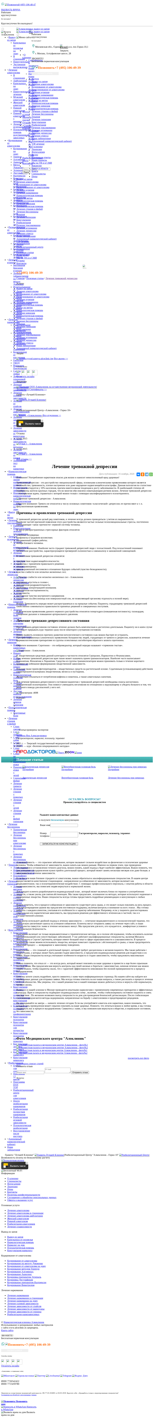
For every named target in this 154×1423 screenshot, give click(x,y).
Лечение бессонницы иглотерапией (20, 859)
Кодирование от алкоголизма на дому (26, 1266)
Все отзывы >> (24, 459)
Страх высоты (17, 749)
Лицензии (37, 149)
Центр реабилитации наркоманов (20, 1104)
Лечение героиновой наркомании (19, 379)
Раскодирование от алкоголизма (48, 89)
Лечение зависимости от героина (24, 1311)
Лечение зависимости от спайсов (24, 1306)
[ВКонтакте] (138, 474)
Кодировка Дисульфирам (20, 1279)
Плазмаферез (19, 875)
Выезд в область (40, 168)
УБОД (16, 363)
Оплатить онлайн (25, 376)
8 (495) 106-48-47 (27, 4)
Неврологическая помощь (45, 103)
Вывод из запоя (11, 38)
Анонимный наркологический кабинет (16, 1142)
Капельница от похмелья (20, 1239)
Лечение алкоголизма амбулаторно (25, 1216)
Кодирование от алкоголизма (47, 87)
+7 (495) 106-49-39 (68, 67)
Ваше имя (45, 825)
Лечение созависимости (19, 1226)
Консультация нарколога (19, 1250)
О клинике (26, 56)
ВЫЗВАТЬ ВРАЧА (10, 9)
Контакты (27, 163)
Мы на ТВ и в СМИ (42, 163)
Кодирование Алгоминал (20, 1271)
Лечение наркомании (13, 320)
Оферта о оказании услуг (20, 1200)
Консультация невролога (20, 1059)
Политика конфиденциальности (23, 1194)
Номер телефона (44, 834)
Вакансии (37, 165)
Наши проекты (39, 160)
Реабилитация (16, 1063)
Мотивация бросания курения (19, 268)
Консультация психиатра (20, 1018)
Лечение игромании (13, 538)
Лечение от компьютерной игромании (20, 546)
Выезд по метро (40, 100)
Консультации (16, 930)
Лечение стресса (40, 135)
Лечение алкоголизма (13, 71)
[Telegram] (147, 474)
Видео (35, 154)
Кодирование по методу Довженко (25, 1263)
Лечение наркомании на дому (22, 1301)
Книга (35, 171)
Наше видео (31, 69)
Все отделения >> (52, 415)
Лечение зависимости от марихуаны (26, 1309)
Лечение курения (12, 261)
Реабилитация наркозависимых (23, 1314)
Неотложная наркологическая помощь (22, 496)
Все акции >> (61, 358)
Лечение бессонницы (13, 825)
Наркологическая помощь (45, 97)
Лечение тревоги (17, 784)
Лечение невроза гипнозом (18, 702)
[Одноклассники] (142, 474)
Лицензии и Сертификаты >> (31, 389)
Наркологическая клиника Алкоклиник (24, 1322)
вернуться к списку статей (29, 1063)
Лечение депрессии (12, 573)
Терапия (13, 865)
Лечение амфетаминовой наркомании (21, 412)
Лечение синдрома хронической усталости (19, 624)
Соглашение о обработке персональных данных (31, 1197)
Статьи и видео (26, 126)
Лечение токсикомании (14, 521)
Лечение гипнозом (18, 600)
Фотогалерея (38, 152)
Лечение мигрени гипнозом (18, 889)
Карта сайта (7, 1330)
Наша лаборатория (13, 1148)
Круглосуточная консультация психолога (21, 1001)
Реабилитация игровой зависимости (20, 1120)
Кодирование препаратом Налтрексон (26, 1282)
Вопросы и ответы (41, 157)
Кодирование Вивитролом (20, 1285)
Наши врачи (31, 75)
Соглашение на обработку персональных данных (19, 1395)
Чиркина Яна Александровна (31, 735)
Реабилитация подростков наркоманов (20, 1112)
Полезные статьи (25, 252)
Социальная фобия (19, 779)
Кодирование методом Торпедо (23, 1269)
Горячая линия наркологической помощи (22, 481)
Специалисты (14, 1181)
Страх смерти (16, 727)
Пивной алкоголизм (17, 1221)
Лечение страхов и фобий (12, 721)
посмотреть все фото (138, 1058)
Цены (10, 1189)
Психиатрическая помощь (45, 108)
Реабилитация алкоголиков (21, 1224)
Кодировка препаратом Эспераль (24, 1277)
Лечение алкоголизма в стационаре (25, 1213)
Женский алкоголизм (18, 1218)
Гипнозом (18, 360)
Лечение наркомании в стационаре (25, 1298)
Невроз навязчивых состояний (19, 648)
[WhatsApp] (151, 474)
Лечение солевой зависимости (22, 1303)
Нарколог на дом (16, 1245)
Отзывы (26, 122)
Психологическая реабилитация (22, 1126)
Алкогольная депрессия (19, 578)
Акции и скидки (26, 118)
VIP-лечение (38, 144)
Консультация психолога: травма (20, 960)
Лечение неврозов (12, 641)
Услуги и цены (26, 113)
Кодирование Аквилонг (19, 1274)
